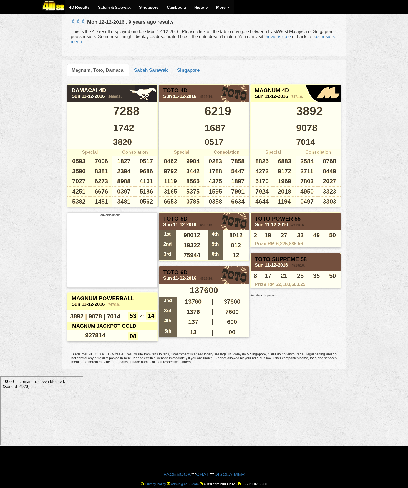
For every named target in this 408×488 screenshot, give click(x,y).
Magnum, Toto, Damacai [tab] (98, 70)
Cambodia (176, 7)
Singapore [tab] (188, 70)
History (201, 7)
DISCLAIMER (229, 474)
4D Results (79, 7)
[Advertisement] (110, 251)
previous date (277, 36)
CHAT (202, 474)
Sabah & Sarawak (114, 7)
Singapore (148, 7)
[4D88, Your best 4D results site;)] (53, 5)
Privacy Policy (155, 484)
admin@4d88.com (185, 484)
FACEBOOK (177, 474)
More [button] (221, 7)
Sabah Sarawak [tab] (151, 70)
